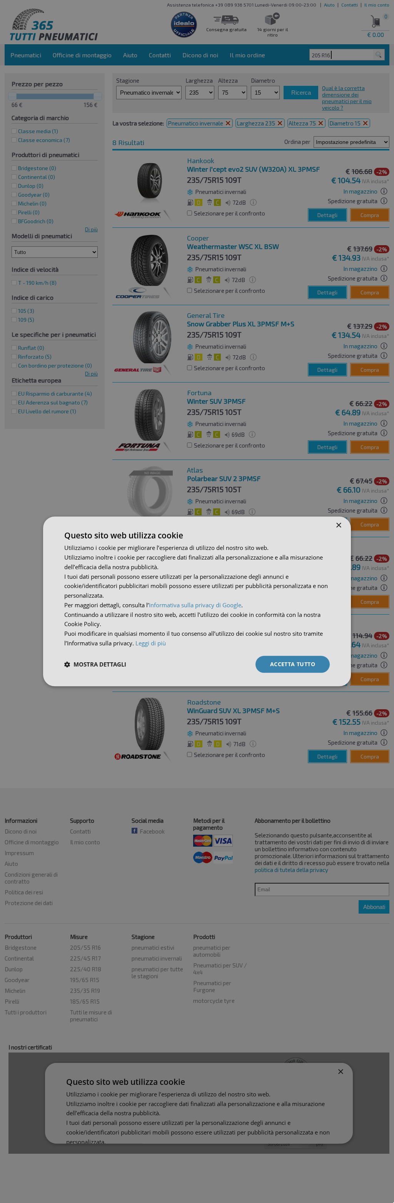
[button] (95, 664)
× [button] (338, 525)
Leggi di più (150, 643)
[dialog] (197, 601)
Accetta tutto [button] (292, 664)
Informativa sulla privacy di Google (195, 605)
